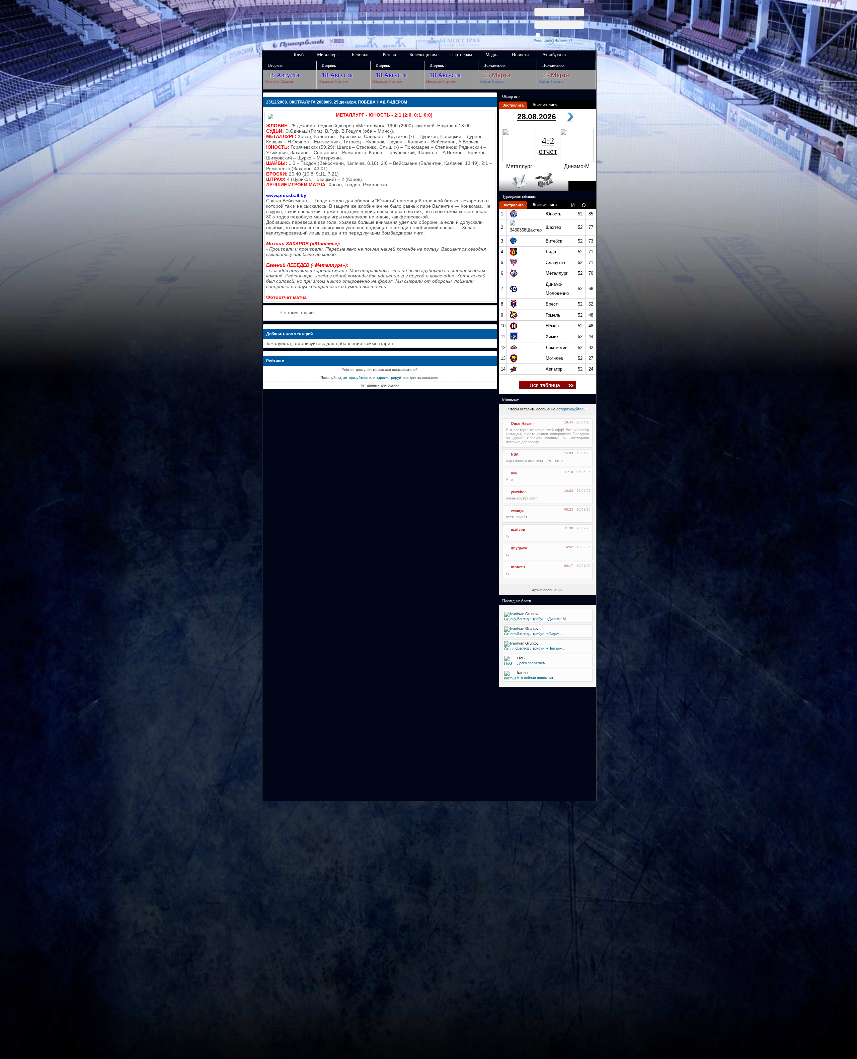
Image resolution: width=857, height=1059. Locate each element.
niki (514, 473)
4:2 (548, 145)
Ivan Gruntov (528, 614)
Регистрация (543, 40)
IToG (521, 658)
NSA (515, 454)
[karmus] (510, 678)
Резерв (389, 54)
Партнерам (461, 54)
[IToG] (508, 663)
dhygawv (519, 548)
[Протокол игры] (515, 189)
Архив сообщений (547, 590)
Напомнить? (563, 40)
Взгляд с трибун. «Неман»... (541, 648)
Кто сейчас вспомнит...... (538, 678)
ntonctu (518, 567)
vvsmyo (518, 511)
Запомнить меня (553, 35)
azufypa (518, 529)
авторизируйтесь (571, 409)
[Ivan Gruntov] (511, 619)
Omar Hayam (522, 423)
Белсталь (360, 54)
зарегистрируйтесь (392, 378)
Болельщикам (423, 54)
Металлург (327, 54)
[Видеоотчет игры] (550, 189)
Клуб (299, 54)
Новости (520, 54)
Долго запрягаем (531, 663)
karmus (523, 673)
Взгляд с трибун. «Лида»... (539, 634)
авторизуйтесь (355, 378)
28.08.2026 (536, 116)
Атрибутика (554, 54)
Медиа (491, 54)
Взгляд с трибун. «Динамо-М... (543, 619)
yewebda (519, 492)
